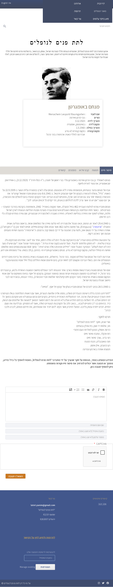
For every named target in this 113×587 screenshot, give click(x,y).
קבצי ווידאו (84, 170)
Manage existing (27, 567)
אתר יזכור (102, 503)
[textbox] (56, 406)
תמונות (95, 170)
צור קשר (77, 18)
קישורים (61, 170)
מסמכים (72, 170)
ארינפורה (97, 226)
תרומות (77, 11)
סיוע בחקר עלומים (101, 18)
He (10, 2)
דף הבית (101, 3)
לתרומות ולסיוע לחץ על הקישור (39, 537)
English (4, 2)
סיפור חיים (106, 170)
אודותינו (77, 3)
